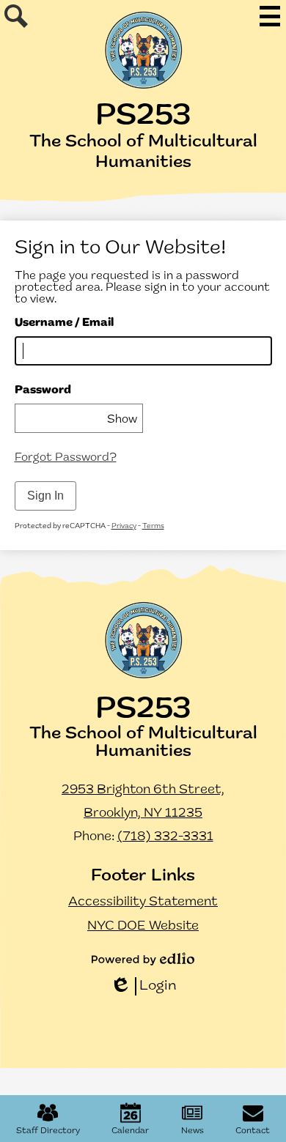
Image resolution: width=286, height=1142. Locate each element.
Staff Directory (48, 1131)
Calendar (130, 1131)
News (192, 1131)
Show (122, 420)
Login (143, 987)
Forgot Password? (66, 458)
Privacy (123, 526)
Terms (153, 526)
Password (43, 390)
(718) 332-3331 (165, 837)
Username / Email (64, 323)
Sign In (45, 495)
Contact (252, 1131)
